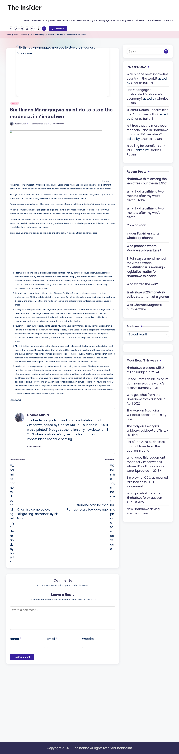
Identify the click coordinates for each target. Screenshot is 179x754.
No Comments (58, 124)
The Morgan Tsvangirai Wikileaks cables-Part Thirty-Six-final (147, 430)
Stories (14, 103)
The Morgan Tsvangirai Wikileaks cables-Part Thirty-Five (147, 414)
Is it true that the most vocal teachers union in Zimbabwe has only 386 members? (147, 130)
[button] (58, 28)
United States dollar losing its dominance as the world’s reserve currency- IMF (147, 383)
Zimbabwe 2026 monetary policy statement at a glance (148, 294)
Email (52, 639)
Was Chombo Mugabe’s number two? (144, 307)
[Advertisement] (28, 252)
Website (88, 639)
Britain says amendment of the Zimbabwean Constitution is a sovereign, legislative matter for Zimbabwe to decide (146, 267)
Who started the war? (142, 284)
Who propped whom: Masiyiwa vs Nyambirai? (144, 248)
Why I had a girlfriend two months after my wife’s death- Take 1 (145, 195)
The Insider (24, 7)
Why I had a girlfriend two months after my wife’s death (145, 212)
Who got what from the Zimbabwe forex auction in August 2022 (146, 497)
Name (15, 639)
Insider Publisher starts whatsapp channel (143, 235)
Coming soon (136, 225)
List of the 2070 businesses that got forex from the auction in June (146, 446)
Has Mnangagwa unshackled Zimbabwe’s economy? (144, 94)
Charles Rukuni (38, 415)
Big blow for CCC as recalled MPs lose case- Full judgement (147, 481)
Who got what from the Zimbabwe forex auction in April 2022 (146, 399)
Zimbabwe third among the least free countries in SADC (147, 181)
